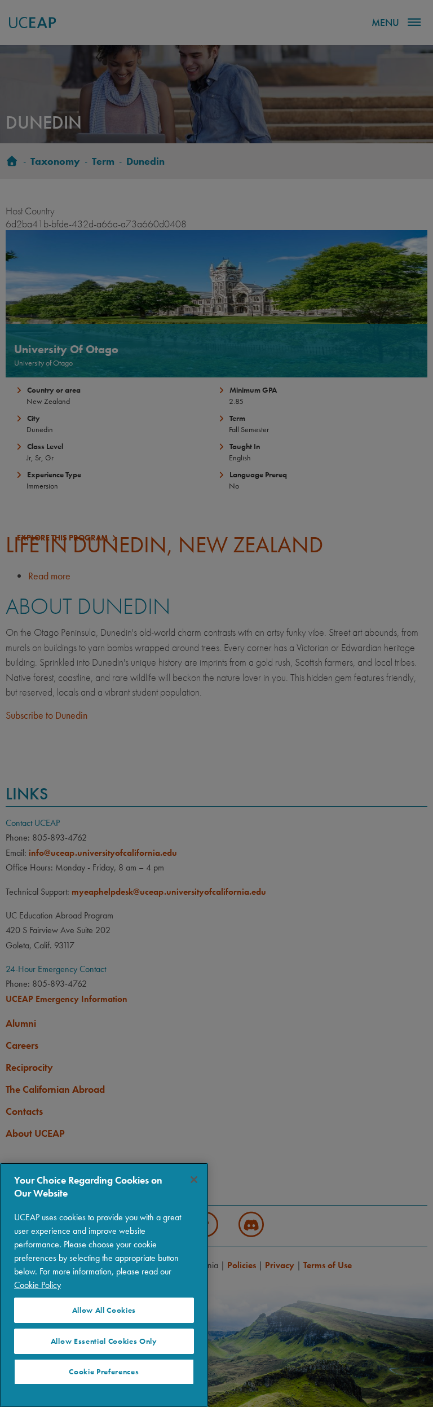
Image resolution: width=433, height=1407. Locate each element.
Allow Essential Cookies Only (104, 1341)
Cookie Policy (37, 1285)
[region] (104, 1285)
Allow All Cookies (104, 1310)
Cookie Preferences (104, 1372)
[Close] (194, 1179)
